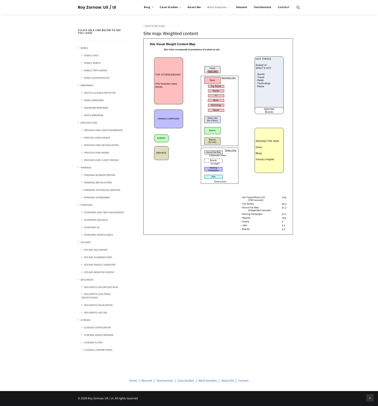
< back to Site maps (154, 26)
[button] (298, 7)
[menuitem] (148, 7)
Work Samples (217, 7)
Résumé (241, 7)
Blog (147, 7)
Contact (283, 7)
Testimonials (262, 7)
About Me (194, 7)
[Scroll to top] (370, 397)
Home (133, 381)
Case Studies (169, 7)
